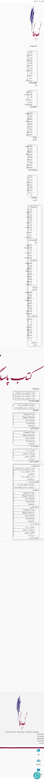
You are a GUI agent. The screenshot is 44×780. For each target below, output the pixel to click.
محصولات (33, 46)
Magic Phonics (29, 120)
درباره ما (31, 535)
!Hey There (29, 125)
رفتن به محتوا (39, 1)
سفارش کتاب (34, 198)
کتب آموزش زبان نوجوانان (29, 67)
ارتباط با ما (33, 170)
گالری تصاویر (29, 189)
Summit (29, 135)
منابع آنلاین (34, 138)
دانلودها (34, 107)
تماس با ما (29, 178)
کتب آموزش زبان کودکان (29, 56)
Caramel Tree (28, 115)
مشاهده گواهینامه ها (28, 94)
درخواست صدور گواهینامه (28, 102)
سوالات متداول (29, 183)
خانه (38, 755)
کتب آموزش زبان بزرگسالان (24, 398)
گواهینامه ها (33, 84)
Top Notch (29, 131)
